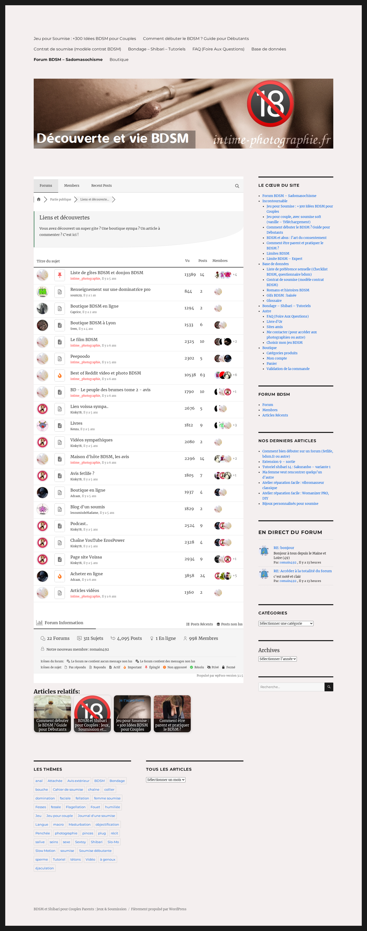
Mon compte (277, 358)
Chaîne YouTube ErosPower (97, 540)
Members (71, 186)
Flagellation (76, 807)
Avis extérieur (78, 781)
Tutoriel (59, 859)
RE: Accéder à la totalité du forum (303, 571)
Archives (269, 650)
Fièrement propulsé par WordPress (158, 909)
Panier (272, 364)
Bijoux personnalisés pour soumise (290, 504)
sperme (41, 859)
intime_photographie (85, 278)
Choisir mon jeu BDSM (285, 343)
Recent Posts (101, 186)
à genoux (107, 859)
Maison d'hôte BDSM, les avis (99, 456)
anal (39, 781)
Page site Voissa (86, 557)
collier (109, 789)
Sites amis (275, 327)
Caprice (75, 312)
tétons (75, 859)
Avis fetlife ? (82, 473)
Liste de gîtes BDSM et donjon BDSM (106, 272)
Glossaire (274, 301)
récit (114, 833)
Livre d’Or (274, 322)
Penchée (42, 833)
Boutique (119, 59)
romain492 (99, 649)
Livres (76, 423)
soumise (67, 851)
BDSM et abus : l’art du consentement (297, 238)
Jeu (38, 816)
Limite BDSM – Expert (284, 259)
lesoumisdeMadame (84, 513)
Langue (41, 824)
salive (40, 842)
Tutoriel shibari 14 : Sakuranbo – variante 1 (296, 467)
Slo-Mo (113, 842)
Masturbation (80, 824)
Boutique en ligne (87, 490)
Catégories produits (282, 353)
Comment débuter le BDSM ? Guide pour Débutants (196, 38)
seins (54, 842)
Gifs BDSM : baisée (281, 295)
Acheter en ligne (86, 573)
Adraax (75, 496)
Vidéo (90, 859)
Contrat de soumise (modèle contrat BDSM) (77, 49)
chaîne (93, 789)
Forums (46, 186)
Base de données (268, 49)
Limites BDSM (278, 253)
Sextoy (80, 842)
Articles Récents (275, 415)
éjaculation (44, 868)
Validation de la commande (288, 369)
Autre (266, 311)
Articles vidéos (84, 590)
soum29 (76, 295)
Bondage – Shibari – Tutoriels (156, 49)
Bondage (117, 781)
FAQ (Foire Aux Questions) (218, 49)
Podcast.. (79, 523)
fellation (82, 798)
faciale (65, 798)
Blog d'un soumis (87, 506)
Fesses (40, 807)
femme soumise (107, 798)
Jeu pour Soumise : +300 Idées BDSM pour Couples (85, 38)
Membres (270, 410)
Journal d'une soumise (96, 816)
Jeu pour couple (59, 816)
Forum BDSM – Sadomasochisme (68, 59)
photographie (66, 833)
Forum (267, 405)
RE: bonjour (284, 548)
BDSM (99, 781)
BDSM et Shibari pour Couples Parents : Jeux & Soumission (80, 909)
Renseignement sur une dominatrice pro (110, 289)
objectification (107, 824)
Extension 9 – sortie (278, 462)
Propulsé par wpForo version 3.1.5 (219, 675)
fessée (56, 807)
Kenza (74, 429)
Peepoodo (80, 356)
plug (102, 833)
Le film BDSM (84, 339)
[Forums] (38, 199)
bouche (41, 789)
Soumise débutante (95, 851)
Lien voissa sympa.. (89, 406)
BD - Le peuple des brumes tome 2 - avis (110, 389)
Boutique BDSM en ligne (94, 306)
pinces (87, 833)
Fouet (95, 807)
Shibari (97, 842)
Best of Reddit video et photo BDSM (105, 373)
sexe (66, 842)
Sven (73, 329)
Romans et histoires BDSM (288, 290)
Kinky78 (76, 412)
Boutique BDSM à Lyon (93, 322)
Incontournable (274, 201)
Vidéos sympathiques (91, 439)
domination (45, 798)
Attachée (55, 781)
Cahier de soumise (68, 789)
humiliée (112, 807)
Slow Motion (45, 851)
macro (58, 824)
